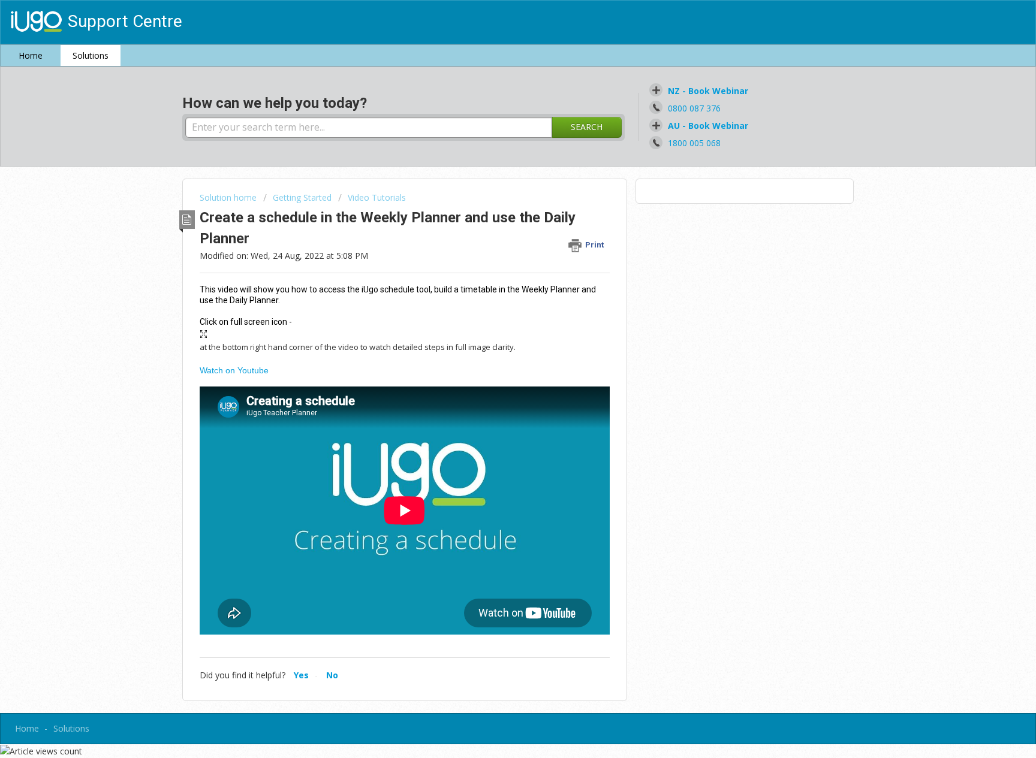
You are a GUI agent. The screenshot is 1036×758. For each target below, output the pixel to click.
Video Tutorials (377, 197)
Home (31, 55)
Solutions (91, 55)
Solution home (229, 197)
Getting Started (302, 197)
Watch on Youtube (234, 370)
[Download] (495, 223)
